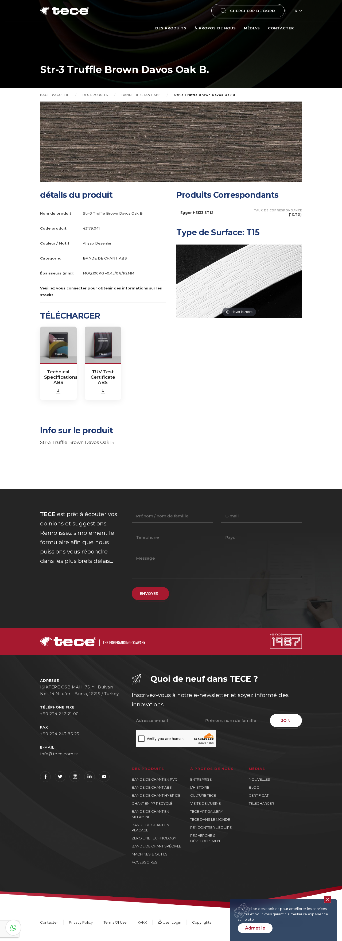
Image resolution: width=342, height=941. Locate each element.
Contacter (281, 28)
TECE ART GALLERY (206, 811)
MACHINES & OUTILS (150, 854)
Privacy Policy (81, 922)
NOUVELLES (259, 779)
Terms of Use (115, 922)
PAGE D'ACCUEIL (54, 95)
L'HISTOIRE (199, 787)
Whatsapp (13, 928)
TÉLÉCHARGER (261, 803)
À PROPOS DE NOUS (215, 28)
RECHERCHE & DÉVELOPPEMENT (206, 838)
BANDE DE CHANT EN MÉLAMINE (150, 814)
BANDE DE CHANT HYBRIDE (156, 795)
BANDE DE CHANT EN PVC (154, 779)
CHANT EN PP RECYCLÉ (152, 803)
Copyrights (201, 922)
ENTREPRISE (201, 779)
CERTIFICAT (259, 795)
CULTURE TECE (203, 795)
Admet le (255, 928)
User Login (171, 922)
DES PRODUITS (170, 28)
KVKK (142, 922)
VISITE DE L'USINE (205, 803)
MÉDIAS (252, 28)
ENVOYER (149, 593)
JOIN (285, 720)
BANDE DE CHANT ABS (141, 95)
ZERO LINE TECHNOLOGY (154, 838)
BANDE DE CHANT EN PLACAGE (150, 827)
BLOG (254, 787)
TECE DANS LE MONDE (210, 819)
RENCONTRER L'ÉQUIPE (211, 827)
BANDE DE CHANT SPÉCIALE (156, 846)
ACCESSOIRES (144, 862)
